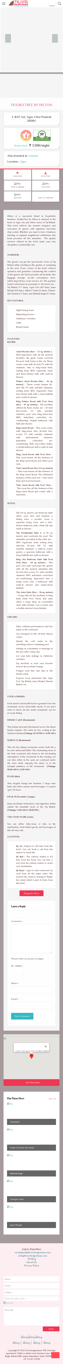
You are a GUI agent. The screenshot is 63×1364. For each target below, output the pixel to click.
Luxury (33, 155)
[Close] (45, 1046)
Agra (23, 161)
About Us (31, 1262)
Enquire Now (31, 893)
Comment (17, 921)
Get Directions (32, 1082)
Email (15, 999)
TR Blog (31, 1258)
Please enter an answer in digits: (27, 958)
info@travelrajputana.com (32, 1255)
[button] (31, 1056)
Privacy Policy (31, 1265)
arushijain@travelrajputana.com (32, 1252)
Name (15, 983)
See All (52, 1098)
